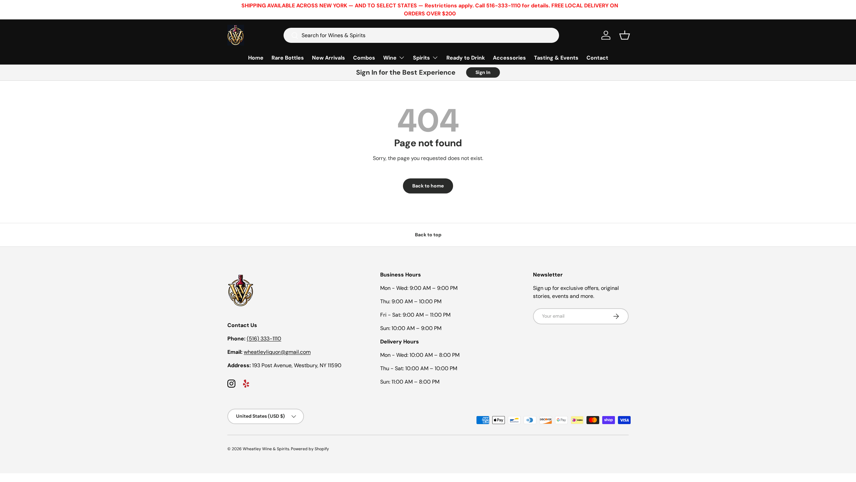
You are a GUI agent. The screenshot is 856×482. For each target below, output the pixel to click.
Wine (390, 57)
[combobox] (421, 35)
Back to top (428, 235)
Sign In (483, 72)
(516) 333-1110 (264, 338)
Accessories (509, 57)
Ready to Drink (465, 57)
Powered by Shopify (310, 449)
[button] (624, 35)
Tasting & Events (556, 57)
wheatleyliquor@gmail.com (277, 351)
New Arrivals (328, 57)
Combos (364, 57)
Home (255, 57)
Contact (597, 57)
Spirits (421, 57)
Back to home (428, 186)
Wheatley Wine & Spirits (266, 449)
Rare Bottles (288, 57)
